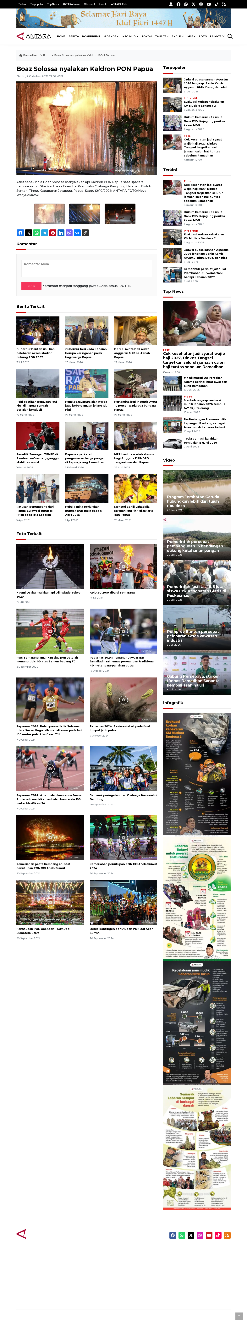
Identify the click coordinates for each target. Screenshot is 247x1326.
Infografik (191, 98)
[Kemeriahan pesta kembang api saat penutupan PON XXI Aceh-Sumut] (50, 837)
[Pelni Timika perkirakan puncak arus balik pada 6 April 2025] (86, 488)
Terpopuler (36, 4)
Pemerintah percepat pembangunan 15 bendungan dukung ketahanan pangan (195, 546)
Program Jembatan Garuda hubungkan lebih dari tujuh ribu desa (193, 501)
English (178, 36)
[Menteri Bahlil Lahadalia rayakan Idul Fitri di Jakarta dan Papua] (135, 488)
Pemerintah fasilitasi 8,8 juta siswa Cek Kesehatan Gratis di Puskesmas (196, 591)
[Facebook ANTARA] (178, 4)
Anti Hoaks (134, 1255)
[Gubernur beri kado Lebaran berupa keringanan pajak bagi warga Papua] (86, 330)
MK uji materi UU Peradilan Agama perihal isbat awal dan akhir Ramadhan (205, 382)
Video (188, 396)
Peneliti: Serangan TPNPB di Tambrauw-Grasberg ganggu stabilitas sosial (37, 458)
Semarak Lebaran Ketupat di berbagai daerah (194, 1198)
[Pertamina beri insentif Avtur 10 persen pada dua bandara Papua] (135, 383)
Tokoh (146, 36)
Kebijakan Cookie (194, 1275)
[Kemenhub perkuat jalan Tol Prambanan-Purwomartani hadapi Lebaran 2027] (172, 274)
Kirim (31, 286)
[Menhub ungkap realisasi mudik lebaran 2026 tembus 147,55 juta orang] (172, 402)
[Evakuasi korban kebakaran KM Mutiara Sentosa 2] (172, 104)
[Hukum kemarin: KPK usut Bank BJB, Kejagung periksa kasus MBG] (172, 122)
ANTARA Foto (119, 4)
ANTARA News (71, 4)
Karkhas (132, 1248)
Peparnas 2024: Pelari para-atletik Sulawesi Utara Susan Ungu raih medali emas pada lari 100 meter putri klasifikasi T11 (49, 730)
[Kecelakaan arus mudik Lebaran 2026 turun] (197, 1023)
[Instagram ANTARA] (201, 4)
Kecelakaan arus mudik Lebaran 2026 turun (189, 1073)
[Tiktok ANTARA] (216, 4)
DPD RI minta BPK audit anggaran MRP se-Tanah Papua (132, 353)
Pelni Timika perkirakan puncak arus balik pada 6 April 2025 (83, 511)
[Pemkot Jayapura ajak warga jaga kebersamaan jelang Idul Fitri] (86, 383)
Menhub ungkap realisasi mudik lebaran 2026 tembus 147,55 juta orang (204, 404)
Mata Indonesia (137, 1268)
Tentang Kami (191, 1282)
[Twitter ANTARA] (193, 4)
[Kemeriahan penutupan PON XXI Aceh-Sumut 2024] (123, 837)
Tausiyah (161, 36)
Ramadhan (30, 55)
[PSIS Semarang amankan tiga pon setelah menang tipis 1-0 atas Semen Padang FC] (50, 631)
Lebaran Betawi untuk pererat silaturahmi (196, 949)
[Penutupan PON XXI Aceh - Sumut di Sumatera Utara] (50, 902)
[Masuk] (171, 4)
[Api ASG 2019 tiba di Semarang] (123, 566)
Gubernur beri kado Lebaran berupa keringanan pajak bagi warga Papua (86, 353)
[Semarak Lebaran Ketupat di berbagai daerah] (197, 1147)
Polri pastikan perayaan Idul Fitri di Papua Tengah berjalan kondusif (36, 406)
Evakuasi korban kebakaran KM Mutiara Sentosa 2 (193, 825)
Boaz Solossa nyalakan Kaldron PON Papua (84, 55)
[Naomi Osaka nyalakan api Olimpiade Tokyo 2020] (50, 566)
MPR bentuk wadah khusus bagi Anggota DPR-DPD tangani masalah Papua (134, 458)
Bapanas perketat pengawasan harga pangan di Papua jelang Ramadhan (85, 458)
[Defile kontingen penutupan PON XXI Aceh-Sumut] (123, 902)
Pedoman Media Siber (197, 1289)
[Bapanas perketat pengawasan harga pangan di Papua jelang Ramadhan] (86, 436)
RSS (184, 1295)
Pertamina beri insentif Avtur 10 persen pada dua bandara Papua (135, 406)
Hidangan (111, 36)
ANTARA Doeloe (138, 1275)
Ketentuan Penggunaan (199, 1262)
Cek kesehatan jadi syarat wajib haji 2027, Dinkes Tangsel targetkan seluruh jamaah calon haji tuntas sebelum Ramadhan (203, 147)
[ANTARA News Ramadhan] (37, 1234)
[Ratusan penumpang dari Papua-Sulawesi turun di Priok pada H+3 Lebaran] (37, 488)
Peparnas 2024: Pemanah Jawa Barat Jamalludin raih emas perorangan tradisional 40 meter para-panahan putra (122, 661)
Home (61, 36)
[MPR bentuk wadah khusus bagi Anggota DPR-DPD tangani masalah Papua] (135, 436)
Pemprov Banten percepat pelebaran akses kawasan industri (193, 636)
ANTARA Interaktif (140, 1262)
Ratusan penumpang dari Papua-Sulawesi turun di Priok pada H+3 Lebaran (35, 511)
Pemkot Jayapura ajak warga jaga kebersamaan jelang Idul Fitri (86, 406)
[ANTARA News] (33, 36)
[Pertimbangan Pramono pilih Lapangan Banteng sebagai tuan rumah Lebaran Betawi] (172, 425)
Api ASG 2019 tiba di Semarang (112, 592)
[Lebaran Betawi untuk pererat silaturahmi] (197, 899)
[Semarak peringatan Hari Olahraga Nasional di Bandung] (123, 768)
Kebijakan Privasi (193, 1268)
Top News (53, 4)
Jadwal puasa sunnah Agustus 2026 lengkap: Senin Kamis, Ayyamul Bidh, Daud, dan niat (206, 83)
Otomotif (89, 4)
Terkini (22, 4)
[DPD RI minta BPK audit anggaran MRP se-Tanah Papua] (135, 330)
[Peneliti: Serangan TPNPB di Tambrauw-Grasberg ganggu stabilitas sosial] (37, 436)
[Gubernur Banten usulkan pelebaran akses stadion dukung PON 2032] (37, 330)
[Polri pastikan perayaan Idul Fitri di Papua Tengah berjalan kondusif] (37, 383)
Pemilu (103, 4)
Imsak (191, 36)
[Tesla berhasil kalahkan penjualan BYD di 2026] (172, 444)
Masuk (186, 1255)
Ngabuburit (91, 36)
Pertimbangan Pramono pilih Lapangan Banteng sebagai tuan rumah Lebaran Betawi (205, 423)
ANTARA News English (197, 1248)
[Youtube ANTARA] (209, 4)
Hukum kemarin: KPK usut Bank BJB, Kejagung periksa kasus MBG (204, 121)
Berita (74, 36)
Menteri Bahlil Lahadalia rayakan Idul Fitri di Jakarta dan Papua (133, 511)
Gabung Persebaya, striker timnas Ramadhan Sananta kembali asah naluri (193, 681)
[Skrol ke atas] (239, 1316)
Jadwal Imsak (81, 1295)
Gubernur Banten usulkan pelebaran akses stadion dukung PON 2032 (35, 353)
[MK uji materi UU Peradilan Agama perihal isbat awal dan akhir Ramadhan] (172, 383)
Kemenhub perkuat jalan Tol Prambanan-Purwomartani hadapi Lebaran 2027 (205, 273)
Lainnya (216, 36)
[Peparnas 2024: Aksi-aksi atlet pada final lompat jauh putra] (123, 700)
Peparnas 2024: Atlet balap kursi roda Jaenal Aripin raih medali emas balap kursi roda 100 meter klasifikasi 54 (49, 799)
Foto (203, 36)
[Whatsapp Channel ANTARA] (186, 4)
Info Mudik (130, 36)
